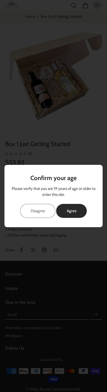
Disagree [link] (38, 210)
